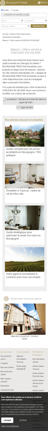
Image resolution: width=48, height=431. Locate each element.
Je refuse (22, 420)
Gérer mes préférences (10, 426)
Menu (43, 2)
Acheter (6, 10)
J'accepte (7, 420)
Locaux (15, 10)
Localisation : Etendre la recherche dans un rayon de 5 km (25, 101)
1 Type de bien (26, 107)
